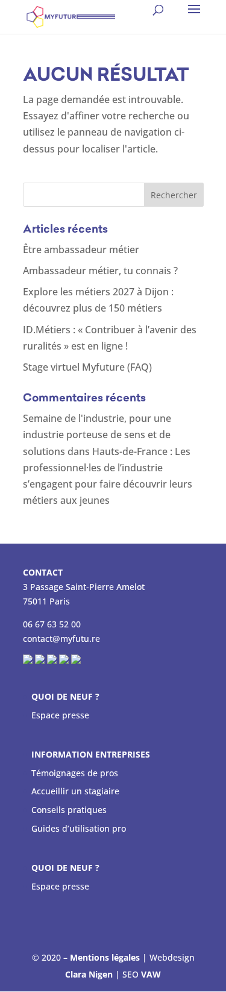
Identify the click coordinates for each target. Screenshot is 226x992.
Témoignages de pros (74, 773)
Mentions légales (105, 957)
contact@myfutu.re (61, 638)
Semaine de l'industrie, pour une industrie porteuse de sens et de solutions (97, 434)
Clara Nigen (89, 974)
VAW (151, 974)
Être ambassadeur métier (81, 249)
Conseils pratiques (69, 809)
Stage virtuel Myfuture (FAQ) (87, 367)
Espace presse (60, 715)
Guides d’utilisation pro (78, 828)
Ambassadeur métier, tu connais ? (100, 270)
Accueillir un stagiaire (75, 791)
